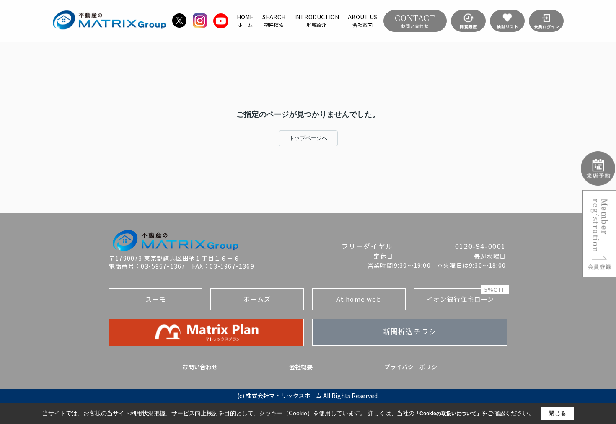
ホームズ (257, 299)
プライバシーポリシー (413, 367)
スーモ (155, 299)
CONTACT (415, 20)
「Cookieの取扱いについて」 (447, 413)
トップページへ (308, 138)
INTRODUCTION (316, 20)
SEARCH (273, 20)
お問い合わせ (199, 367)
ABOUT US (362, 20)
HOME (245, 20)
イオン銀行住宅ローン (466, 295)
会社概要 (301, 367)
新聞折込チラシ (409, 331)
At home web (358, 299)
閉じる (557, 413)
